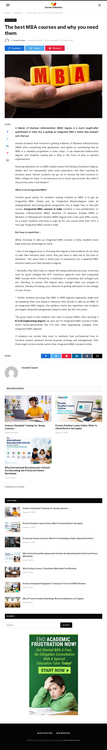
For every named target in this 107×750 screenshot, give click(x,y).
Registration (45, 733)
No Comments (53, 40)
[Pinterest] (7, 153)
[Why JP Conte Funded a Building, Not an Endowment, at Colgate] (12, 602)
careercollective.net (71, 740)
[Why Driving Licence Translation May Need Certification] (12, 572)
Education (10, 20)
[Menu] (8, 5)
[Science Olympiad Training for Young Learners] (28, 408)
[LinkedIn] (7, 146)
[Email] (7, 160)
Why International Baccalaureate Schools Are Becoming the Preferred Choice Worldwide (27, 470)
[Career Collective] (53, 5)
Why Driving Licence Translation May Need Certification (49, 568)
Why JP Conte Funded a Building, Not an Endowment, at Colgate (53, 598)
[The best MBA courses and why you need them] (53, 86)
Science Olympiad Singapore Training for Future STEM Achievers (54, 583)
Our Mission (63, 733)
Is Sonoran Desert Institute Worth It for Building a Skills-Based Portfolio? (58, 538)
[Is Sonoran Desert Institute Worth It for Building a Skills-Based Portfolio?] (12, 542)
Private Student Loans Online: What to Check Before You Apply (76, 427)
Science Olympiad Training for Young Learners (25, 427)
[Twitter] (7, 139)
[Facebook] (7, 132)
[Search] (99, 5)
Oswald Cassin (19, 40)
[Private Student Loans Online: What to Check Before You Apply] (78, 408)
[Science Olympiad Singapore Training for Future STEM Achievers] (12, 587)
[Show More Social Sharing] (68, 48)
